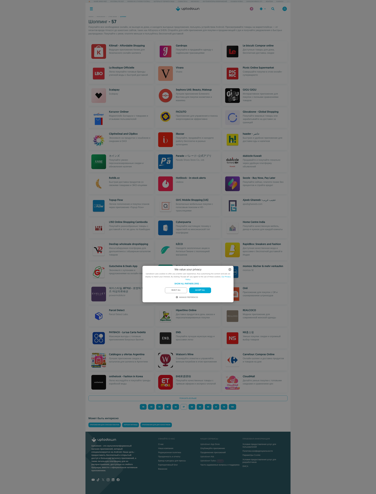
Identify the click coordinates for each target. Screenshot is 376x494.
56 (176, 407)
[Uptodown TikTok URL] (98, 480)
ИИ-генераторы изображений (215, 1)
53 (151, 407)
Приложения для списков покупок (104, 425)
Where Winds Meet (100, 1)
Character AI (182, 1)
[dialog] (188, 284)
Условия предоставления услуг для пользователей (259, 445)
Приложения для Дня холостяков (156, 425)
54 (159, 407)
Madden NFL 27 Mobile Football (138, 1)
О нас (161, 444)
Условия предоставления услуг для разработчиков (259, 460)
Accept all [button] (200, 290)
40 (143, 407)
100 (232, 407)
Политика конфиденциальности (257, 451)
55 (168, 407)
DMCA (245, 466)
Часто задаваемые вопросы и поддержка (220, 464)
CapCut (289, 1)
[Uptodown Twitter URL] (103, 480)
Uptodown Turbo (211, 460)
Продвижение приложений (213, 452)
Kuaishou (279, 1)
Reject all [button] (176, 290)
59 (200, 407)
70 (224, 407)
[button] (188, 283)
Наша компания (165, 448)
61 (216, 407)
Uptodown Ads (207, 456)
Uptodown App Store (210, 444)
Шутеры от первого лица (164, 1)
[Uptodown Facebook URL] (118, 480)
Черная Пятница (130, 425)
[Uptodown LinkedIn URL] (113, 480)
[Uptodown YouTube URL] (93, 480)
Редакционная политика (169, 452)
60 (208, 407)
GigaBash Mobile (237, 1)
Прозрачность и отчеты (169, 456)
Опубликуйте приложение (212, 448)
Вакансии (162, 469)
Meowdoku (195, 1)
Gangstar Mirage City (254, 1)
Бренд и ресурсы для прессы (172, 460)
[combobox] (229, 269)
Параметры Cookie (251, 455)
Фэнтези (269, 1)
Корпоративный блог (168, 464)
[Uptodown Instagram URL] (108, 480)
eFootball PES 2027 (117, 1)
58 (192, 407)
